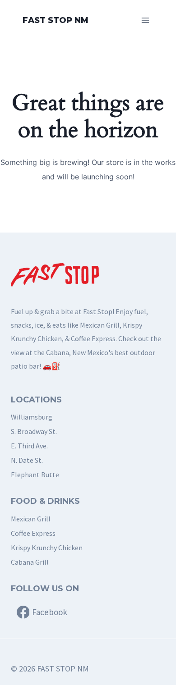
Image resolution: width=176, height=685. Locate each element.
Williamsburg (31, 416)
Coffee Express (33, 533)
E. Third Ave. (29, 445)
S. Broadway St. (34, 431)
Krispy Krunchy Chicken (47, 547)
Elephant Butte (35, 474)
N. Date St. (27, 460)
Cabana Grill (30, 561)
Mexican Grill (31, 518)
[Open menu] (145, 20)
